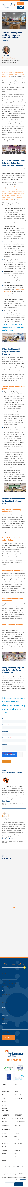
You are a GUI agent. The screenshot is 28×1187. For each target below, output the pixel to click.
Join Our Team (20, 7)
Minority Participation (5, 1109)
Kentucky (16, 1133)
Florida (4, 1146)
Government (18, 1125)
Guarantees (5, 1091)
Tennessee (17, 1150)
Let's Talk (7, 1037)
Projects (18, 1115)
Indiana (4, 1157)
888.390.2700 (14, 1060)
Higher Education (20, 1121)
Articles (17, 1088)
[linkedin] (18, 1167)
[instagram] (9, 1167)
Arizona (4, 1136)
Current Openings (7, 1118)
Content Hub (18, 1098)
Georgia (4, 1150)
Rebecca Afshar (9, 58)
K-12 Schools (19, 1118)
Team (3, 1098)
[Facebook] (5, 1167)
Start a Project (20, 4)
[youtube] (13, 1167)
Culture (4, 1101)
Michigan (16, 1136)
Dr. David (8, 839)
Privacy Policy (21, 1174)
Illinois (4, 1153)
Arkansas (4, 1140)
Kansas (4, 1160)
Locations (6, 1129)
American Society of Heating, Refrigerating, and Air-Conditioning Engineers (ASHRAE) (13, 191)
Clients (4, 1105)
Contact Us (5, 1125)
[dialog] (14, 5)
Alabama (4, 1133)
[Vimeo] (22, 1167)
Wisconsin (17, 1157)
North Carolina (18, 1143)
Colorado (5, 1143)
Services (4, 1088)
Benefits (4, 1121)
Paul (6, 801)
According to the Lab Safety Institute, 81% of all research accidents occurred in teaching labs (14, 74)
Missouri (16, 1140)
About (4, 1085)
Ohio (15, 1146)
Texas (15, 1153)
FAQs (16, 1091)
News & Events (19, 1095)
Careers (5, 1115)
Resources (19, 1085)
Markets (4, 1095)
